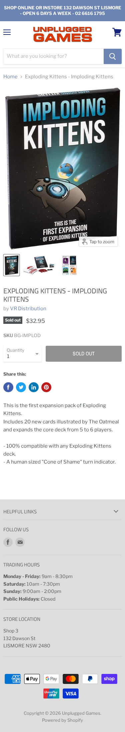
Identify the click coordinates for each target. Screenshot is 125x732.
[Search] (113, 56)
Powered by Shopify (62, 720)
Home (10, 77)
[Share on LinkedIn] (34, 387)
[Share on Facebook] (8, 387)
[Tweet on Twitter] (21, 387)
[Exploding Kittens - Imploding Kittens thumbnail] (11, 265)
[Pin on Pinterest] (46, 387)
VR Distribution (28, 309)
